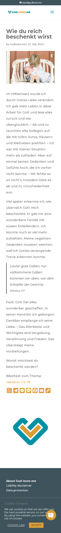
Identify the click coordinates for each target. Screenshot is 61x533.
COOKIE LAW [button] (16, 525)
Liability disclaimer (19, 485)
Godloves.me (18, 44)
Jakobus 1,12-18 (18, 382)
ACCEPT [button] (36, 525)
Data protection (17, 490)
